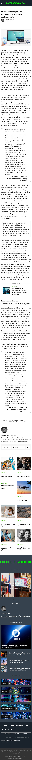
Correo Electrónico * (10, 374)
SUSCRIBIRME (11, 401)
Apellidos (7, 385)
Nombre (7, 379)
